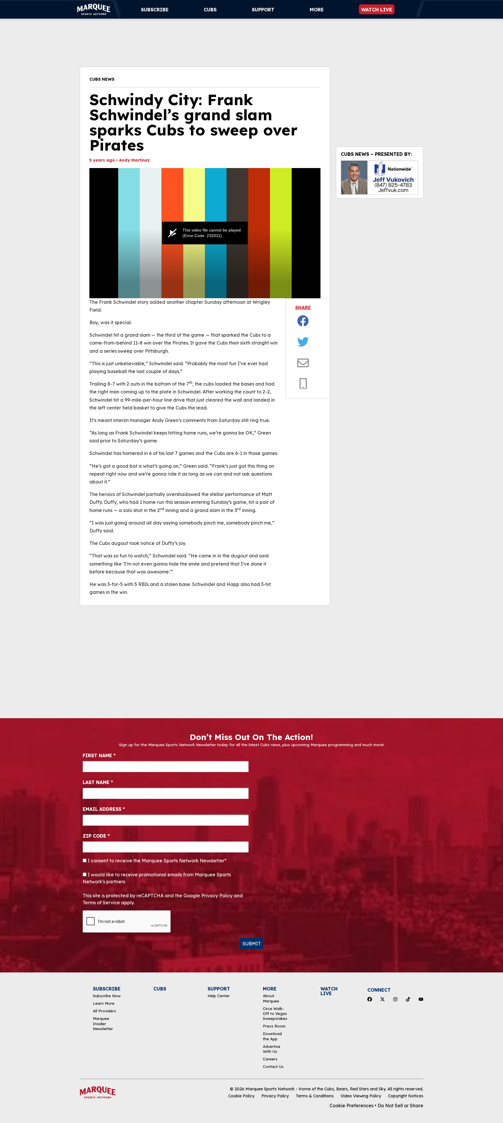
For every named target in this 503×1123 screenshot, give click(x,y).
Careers (270, 1059)
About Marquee (271, 998)
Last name (98, 782)
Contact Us (273, 1066)
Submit (251, 944)
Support (263, 10)
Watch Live (376, 10)
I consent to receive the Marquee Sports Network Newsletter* (156, 861)
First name (99, 755)
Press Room (274, 1026)
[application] (204, 233)
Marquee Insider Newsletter (103, 1023)
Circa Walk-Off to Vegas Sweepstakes (275, 1013)
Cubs (210, 10)
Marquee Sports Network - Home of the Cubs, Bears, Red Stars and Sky (315, 1089)
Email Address (104, 809)
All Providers (104, 1011)
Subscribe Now (107, 995)
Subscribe (155, 10)
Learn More (103, 1003)
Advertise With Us (271, 1049)
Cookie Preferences (351, 1105)
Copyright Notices (405, 1096)
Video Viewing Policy (361, 1096)
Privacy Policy (275, 1096)
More (317, 10)
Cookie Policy (241, 1096)
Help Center (219, 995)
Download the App (272, 1036)
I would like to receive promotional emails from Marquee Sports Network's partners (157, 878)
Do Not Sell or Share (400, 1105)
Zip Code (96, 836)
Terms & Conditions (315, 1096)
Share (303, 307)
